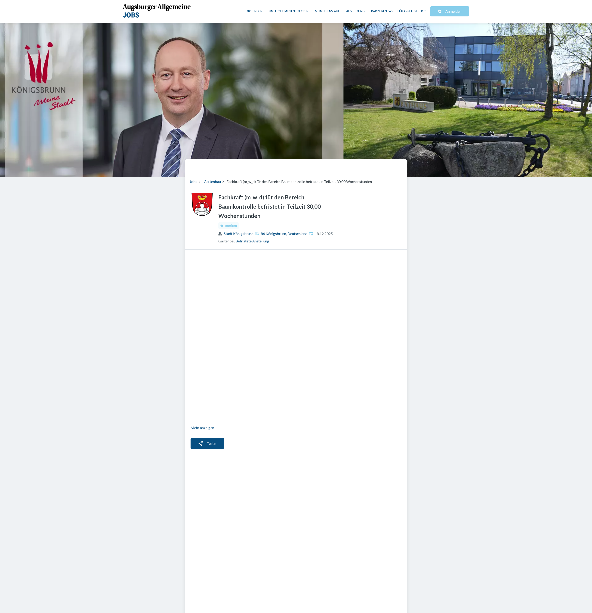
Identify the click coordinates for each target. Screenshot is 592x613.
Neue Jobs (364, 166)
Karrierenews (382, 11)
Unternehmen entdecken (288, 11)
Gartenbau (212, 181)
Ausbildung (355, 11)
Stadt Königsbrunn (238, 233)
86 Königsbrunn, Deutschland (284, 233)
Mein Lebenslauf (327, 11)
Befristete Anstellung (252, 241)
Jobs (193, 181)
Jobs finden (253, 11)
